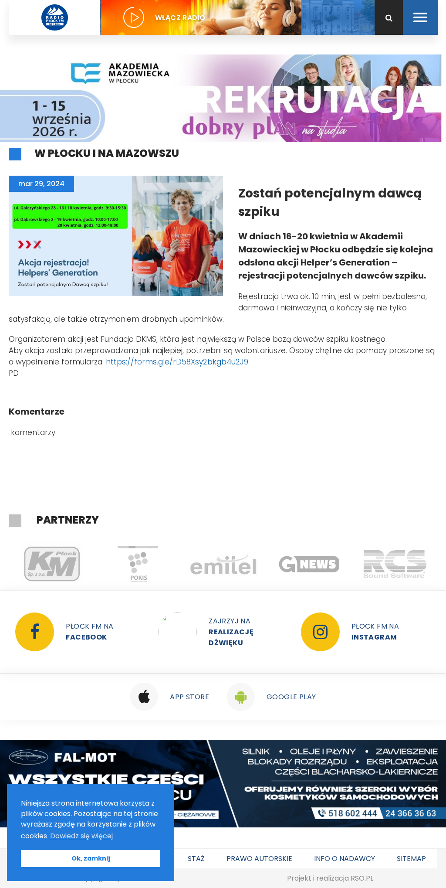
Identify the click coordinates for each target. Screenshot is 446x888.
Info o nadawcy (344, 859)
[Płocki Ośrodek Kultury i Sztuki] (52, 564)
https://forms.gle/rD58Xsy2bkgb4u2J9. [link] (178, 362)
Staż (196, 859)
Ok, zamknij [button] (90, 858)
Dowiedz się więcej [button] (81, 836)
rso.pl (362, 878)
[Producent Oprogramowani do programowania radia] (309, 564)
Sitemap (411, 859)
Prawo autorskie (259, 859)
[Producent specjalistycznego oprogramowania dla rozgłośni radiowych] (223, 564)
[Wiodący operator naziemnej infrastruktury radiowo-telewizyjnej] (137, 564)
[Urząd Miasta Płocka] (395, 564)
